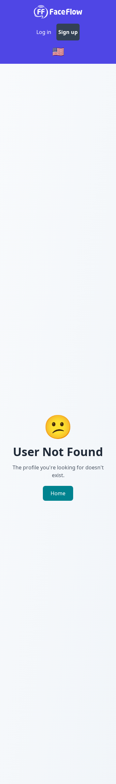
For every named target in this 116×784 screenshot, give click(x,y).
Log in (43, 32)
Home (58, 493)
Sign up (68, 32)
